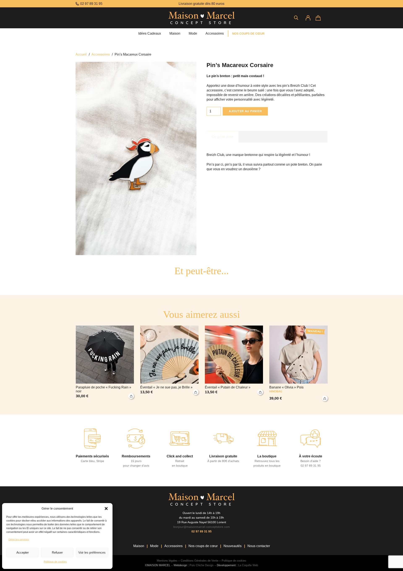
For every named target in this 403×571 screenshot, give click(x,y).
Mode (154, 546)
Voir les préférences (92, 552)
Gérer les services (18, 539)
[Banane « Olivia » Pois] (298, 363)
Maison (138, 546)
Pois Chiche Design (201, 565)
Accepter (22, 552)
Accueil (81, 54)
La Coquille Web (248, 565)
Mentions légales (167, 560)
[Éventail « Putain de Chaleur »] (234, 363)
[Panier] (321, 17)
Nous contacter (258, 546)
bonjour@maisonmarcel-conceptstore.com (201, 526)
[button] (106, 508)
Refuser (57, 552)
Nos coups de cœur (203, 546)
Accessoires (101, 54)
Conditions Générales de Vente (199, 560)
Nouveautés (233, 546)
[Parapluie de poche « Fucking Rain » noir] (105, 363)
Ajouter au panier (245, 111)
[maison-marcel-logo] (201, 18)
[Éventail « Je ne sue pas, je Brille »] (169, 363)
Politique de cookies (55, 561)
